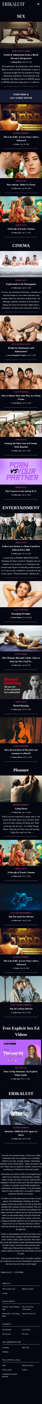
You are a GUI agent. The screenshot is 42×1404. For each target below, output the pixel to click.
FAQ (3, 1365)
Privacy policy (7, 1370)
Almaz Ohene (17, 757)
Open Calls (25, 1347)
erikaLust (6, 1272)
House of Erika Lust (28, 1314)
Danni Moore (17, 617)
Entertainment (21, 805)
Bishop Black (17, 62)
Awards (4, 1293)
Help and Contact (27, 1365)
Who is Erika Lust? (8, 1289)
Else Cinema (6, 1334)
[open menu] (38, 4)
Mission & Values (27, 1289)
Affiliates (5, 1352)
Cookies (24, 1370)
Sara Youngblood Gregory (17, 355)
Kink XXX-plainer (21, 51)
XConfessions (6, 1330)
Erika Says (21, 280)
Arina (17, 144)
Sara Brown (17, 403)
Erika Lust (17, 233)
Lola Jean (16, 1079)
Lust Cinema (26, 1330)
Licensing (5, 1347)
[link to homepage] (13, 4)
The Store (25, 1334)
